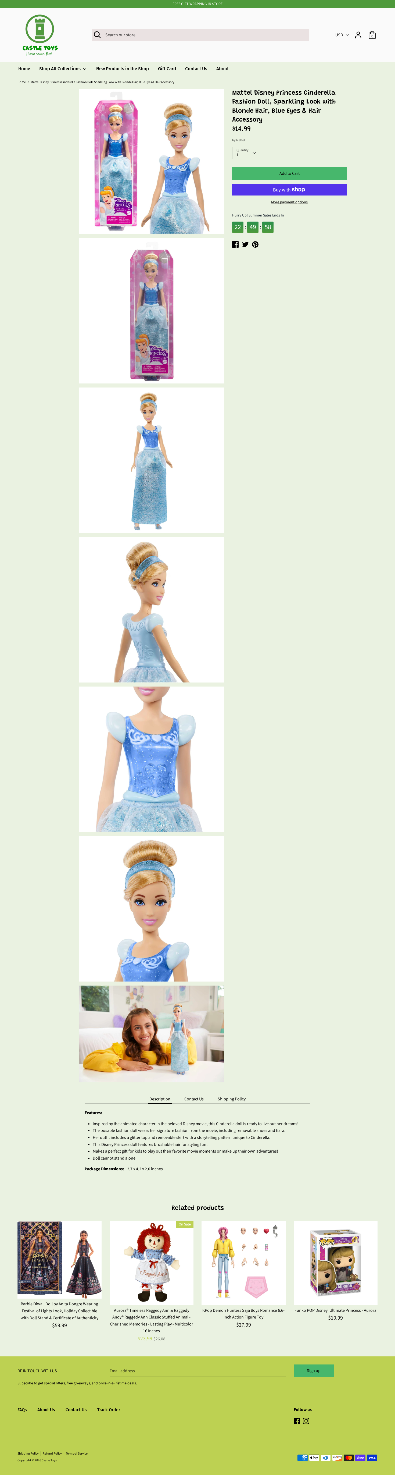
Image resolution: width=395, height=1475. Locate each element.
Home (24, 69)
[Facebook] (297, 1421)
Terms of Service (77, 1453)
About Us (46, 1409)
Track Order (108, 1409)
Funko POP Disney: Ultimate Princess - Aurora (335, 1310)
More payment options (289, 202)
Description (159, 1099)
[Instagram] (306, 1421)
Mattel (240, 140)
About (222, 69)
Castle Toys (49, 1460)
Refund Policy (52, 1453)
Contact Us (196, 69)
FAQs (22, 1409)
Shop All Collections (60, 69)
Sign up (314, 1371)
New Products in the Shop (122, 69)
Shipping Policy (232, 1099)
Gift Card (167, 69)
